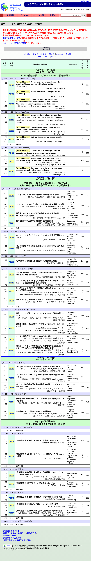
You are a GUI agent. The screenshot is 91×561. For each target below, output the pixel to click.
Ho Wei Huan (59, 134)
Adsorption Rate (72, 366)
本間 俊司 (21, 268)
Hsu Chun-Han (59, 164)
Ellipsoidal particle (70, 376)
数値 (51, 288)
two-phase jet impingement (72, 273)
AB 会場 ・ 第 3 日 (63, 54)
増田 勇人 (21, 309)
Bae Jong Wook (59, 174)
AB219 (11, 328)
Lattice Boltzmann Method (71, 405)
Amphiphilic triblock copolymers (71, 327)
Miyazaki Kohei (58, 106)
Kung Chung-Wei (33, 131)
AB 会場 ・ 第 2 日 (47, 54)
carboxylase (71, 213)
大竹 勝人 (59, 340)
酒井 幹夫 (61, 381)
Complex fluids (72, 484)
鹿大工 (31, 197)
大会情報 (10, 15)
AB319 (11, 498)
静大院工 (50, 263)
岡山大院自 (22, 403)
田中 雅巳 (35, 513)
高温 (18, 313)
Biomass (70, 496)
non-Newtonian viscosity (72, 235)
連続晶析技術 (51, 510)
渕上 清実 (59, 330)
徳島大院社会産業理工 (45, 225)
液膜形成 (19, 274)
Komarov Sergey (58, 155)
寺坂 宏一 (28, 188)
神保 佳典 (49, 277)
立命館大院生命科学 (43, 328)
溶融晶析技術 (30, 472)
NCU (28, 162)
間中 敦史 (59, 513)
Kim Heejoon (24, 147)
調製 (26, 386)
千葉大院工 (24, 388)
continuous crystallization (72, 512)
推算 (19, 237)
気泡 (37, 221)
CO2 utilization (72, 507)
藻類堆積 (39, 348)
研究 (60, 496)
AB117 (11, 139)
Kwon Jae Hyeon (45, 172)
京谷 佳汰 (36, 379)
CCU (53, 96)
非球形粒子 (43, 374)
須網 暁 (28, 427)
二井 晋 (62, 197)
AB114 (11, 119)
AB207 (11, 248)
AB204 (11, 223)
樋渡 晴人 (59, 352)
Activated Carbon (70, 370)
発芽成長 (53, 204)
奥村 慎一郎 (36, 317)
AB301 (11, 368)
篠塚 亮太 (39, 338)
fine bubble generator (71, 193)
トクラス (35, 370)
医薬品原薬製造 (31, 510)
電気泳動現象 (30, 440)
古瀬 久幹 (61, 239)
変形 (48, 299)
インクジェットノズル (25, 280)
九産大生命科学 (50, 206)
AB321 (11, 513)
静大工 (38, 277)
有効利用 (49, 504)
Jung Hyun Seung (30, 172)
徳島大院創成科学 (46, 223)
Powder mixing (72, 379)
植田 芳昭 (61, 354)
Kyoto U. (22, 106)
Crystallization (72, 477)
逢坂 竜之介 (48, 350)
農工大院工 (49, 479)
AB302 (11, 378)
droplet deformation (71, 244)
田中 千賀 (35, 403)
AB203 (11, 215)
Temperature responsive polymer (71, 451)
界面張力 (24, 290)
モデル (61, 299)
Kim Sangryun (59, 141)
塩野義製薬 (22, 513)
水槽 (34, 346)
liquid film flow (72, 276)
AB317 (11, 484)
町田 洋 (21, 427)
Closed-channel (72, 352)
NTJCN (49, 164)
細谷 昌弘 (47, 513)
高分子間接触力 (58, 235)
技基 (53, 292)
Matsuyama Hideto (26, 79)
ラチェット (24, 313)
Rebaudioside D (72, 473)
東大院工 (45, 379)
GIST (37, 141)
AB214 (11, 283)
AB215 (11, 291)
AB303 (11, 387)
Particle (69, 390)
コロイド (21, 384)
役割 (31, 290)
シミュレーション (39, 235)
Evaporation (71, 401)
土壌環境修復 (48, 440)
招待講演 (20, 261)
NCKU (22, 131)
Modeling (70, 320)
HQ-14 (53, 56)
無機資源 (37, 496)
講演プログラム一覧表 (11, 38)
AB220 (11, 339)
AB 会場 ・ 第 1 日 (31, 54)
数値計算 (33, 274)
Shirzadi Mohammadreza (30, 294)
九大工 (27, 301)
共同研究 (28, 483)
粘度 (28, 235)
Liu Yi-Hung (36, 162)
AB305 (11, 413)
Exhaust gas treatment (71, 504)
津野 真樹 (61, 515)
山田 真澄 (52, 391)
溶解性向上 (28, 474)
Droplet (69, 388)
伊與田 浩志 (60, 320)
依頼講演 (20, 440)
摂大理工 (51, 352)
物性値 (59, 246)
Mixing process (72, 413)
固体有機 (28, 496)
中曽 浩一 (20, 362)
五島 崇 (20, 188)
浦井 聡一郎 (58, 476)
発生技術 (32, 194)
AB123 (11, 171)
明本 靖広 (61, 442)
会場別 (52, 15)
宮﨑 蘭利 (38, 301)
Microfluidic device (71, 385)
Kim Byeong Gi (58, 172)
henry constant (72, 195)
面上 (30, 313)
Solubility (70, 475)
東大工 (25, 379)
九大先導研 (49, 499)
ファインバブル (22, 194)
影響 (62, 204)
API (68, 515)
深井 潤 (62, 250)
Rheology (70, 482)
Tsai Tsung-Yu (47, 162)
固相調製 (46, 472)
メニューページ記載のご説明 (14, 43)
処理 (37, 504)
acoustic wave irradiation (72, 262)
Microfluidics (71, 336)
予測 (58, 366)
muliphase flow (72, 265)
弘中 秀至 (21, 231)
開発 (39, 194)
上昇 (30, 221)
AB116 (11, 130)
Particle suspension (71, 398)
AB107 (11, 94)
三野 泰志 (47, 403)
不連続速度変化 (47, 221)
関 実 (63, 391)
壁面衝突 (49, 272)
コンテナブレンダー (24, 374)
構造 (23, 246)
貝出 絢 (62, 485)
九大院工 (26, 250)
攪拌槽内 (19, 411)
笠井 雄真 (42, 368)
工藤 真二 (61, 499)
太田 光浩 (61, 225)
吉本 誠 (62, 217)
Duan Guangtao (56, 379)
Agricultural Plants (71, 209)
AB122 (11, 161)
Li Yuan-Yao (60, 96)
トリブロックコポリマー (47, 324)
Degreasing (71, 288)
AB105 (11, 85)
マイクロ (19, 336)
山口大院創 (38, 217)
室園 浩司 (59, 338)
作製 (44, 336)
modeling (70, 303)
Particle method (72, 342)
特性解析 (48, 411)
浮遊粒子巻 (34, 411)
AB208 (11, 262)
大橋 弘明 (31, 352)
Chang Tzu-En (46, 131)
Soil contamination (72, 441)
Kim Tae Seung (46, 141)
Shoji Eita (61, 88)
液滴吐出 (42, 280)
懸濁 (42, 213)
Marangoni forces (71, 248)
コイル (38, 336)
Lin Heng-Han (40, 164)
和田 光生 (47, 317)
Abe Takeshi (60, 108)
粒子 (37, 213)
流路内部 (26, 336)
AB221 (11, 350)
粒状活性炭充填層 (33, 366)
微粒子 (20, 386)
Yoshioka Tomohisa (57, 124)
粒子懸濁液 (20, 398)
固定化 (18, 213)
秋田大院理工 (48, 458)
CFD (68, 368)
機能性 (48, 454)
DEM (68, 381)
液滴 (55, 313)
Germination (71, 206)
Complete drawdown (71, 410)
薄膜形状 (51, 246)
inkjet (69, 281)
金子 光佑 (47, 330)
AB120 (11, 153)
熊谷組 (37, 350)
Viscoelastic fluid (73, 225)
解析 (50, 336)
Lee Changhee (33, 106)
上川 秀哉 (44, 370)
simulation (70, 238)
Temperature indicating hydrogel (71, 461)
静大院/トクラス (27, 368)
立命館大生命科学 (33, 330)
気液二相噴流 (38, 272)
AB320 (11, 505)
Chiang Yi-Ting (59, 131)
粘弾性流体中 (21, 221)
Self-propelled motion (72, 317)
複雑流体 (42, 483)
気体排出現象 (51, 261)
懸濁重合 (19, 324)
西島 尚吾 (49, 515)
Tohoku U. (49, 88)
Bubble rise (71, 221)
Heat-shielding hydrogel (72, 456)
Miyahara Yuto (46, 106)
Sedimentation (72, 350)
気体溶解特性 (48, 194)
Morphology (71, 486)
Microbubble (71, 290)
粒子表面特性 (46, 398)
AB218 (11, 316)
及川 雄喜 (39, 413)
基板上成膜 (36, 246)
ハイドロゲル (56, 454)
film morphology (71, 252)
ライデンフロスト (46, 313)
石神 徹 (30, 268)
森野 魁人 (41, 352)
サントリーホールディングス (38, 476)
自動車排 (28, 504)
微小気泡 (19, 288)
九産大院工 (24, 206)
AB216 (11, 300)
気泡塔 (52, 213)
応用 (19, 456)
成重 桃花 (38, 250)
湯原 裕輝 (59, 292)
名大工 (51, 506)
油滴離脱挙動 (42, 288)
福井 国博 (61, 294)
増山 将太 (37, 388)
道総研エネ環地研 (49, 442)
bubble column (72, 215)
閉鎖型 (18, 346)
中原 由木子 (60, 208)
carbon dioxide (72, 217)
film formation (72, 297)
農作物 (45, 204)
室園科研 (48, 338)
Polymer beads (72, 323)
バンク (18, 246)
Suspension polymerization (72, 332)
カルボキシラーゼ (28, 213)
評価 (57, 194)
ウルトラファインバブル (26, 204)
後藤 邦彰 (61, 405)
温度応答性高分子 (32, 454)
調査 (57, 346)
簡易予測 (55, 299)
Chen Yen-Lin (59, 162)
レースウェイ (26, 346)
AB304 (11, 402)
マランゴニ (41, 299)
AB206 (11, 237)
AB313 (11, 441)
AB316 (11, 475)
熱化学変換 (47, 496)
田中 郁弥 (51, 217)
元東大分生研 (48, 239)
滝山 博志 (61, 479)
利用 (48, 384)
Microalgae (71, 348)
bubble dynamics (70, 198)
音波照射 (28, 261)
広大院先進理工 (33, 292)
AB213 (11, 274)
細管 (39, 261)
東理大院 (27, 338)
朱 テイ (60, 206)
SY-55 (47, 56)
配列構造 (56, 398)
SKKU (20, 172)
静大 (50, 368)
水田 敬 (52, 197)
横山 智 (60, 223)
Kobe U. (41, 124)
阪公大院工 (23, 317)
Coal (68, 498)
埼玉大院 (37, 285)
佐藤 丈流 (59, 388)
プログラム (24, 15)
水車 (61, 346)
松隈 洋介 (21, 256)
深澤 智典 (49, 294)
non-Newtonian (72, 285)
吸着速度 (51, 366)
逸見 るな (49, 388)
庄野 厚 (62, 342)
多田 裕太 (49, 285)
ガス (33, 504)
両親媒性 (33, 324)
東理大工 (24, 340)
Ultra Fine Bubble (70, 203)
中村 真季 (61, 506)
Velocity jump (72, 223)
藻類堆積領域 (48, 346)
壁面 (30, 288)
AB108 (11, 104)
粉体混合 (53, 374)
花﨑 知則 (61, 332)
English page (84, 1)
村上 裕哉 (35, 340)
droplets (70, 283)
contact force (71, 240)
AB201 (11, 195)
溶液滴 (33, 299)
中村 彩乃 (61, 458)
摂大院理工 (22, 352)
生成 (25, 348)
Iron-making (71, 500)
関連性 (18, 248)
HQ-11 (40, 56)
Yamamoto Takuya (43, 155)
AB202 (11, 206)
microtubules (71, 259)
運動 (60, 313)
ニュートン (22, 235)
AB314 (11, 456)
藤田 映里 (59, 328)
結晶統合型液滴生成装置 (34, 384)
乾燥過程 (19, 299)
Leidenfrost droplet (71, 314)
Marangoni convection (71, 300)
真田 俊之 (61, 263)
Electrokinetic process (71, 445)
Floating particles (70, 416)
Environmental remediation (72, 438)
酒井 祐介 (59, 350)
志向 (41, 510)
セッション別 (38, 15)
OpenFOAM (71, 277)
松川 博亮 (47, 340)
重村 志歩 (37, 206)
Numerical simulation (70, 293)
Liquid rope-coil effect (72, 339)
